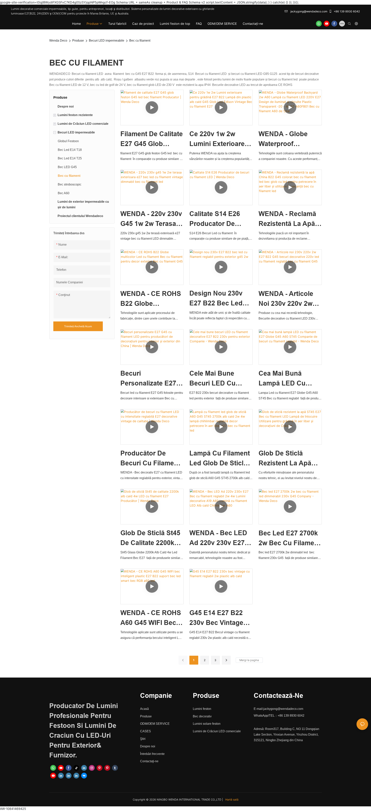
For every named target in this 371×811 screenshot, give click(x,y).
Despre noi (147, 746)
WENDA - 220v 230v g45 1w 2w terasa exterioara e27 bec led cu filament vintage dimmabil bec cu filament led (151, 219)
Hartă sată (231, 799)
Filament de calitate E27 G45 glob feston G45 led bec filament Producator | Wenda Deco (152, 139)
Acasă (144, 708)
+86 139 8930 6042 (346, 11)
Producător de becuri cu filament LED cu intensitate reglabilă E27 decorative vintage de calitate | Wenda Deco (150, 459)
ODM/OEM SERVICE (155, 723)
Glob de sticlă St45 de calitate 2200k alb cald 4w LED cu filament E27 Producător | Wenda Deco (151, 538)
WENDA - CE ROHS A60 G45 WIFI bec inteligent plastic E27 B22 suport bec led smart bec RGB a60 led (151, 618)
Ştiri (143, 738)
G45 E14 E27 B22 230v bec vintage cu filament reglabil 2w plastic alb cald (218, 618)
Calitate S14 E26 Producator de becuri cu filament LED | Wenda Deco (219, 219)
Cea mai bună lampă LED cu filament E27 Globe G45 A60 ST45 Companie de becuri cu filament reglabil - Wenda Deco (289, 379)
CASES (145, 731)
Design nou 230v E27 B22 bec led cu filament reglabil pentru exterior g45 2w (216, 299)
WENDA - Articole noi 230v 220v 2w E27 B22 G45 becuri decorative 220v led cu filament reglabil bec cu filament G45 (290, 299)
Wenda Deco (58, 40)
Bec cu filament (139, 40)
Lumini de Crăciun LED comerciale (217, 731)
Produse (78, 40)
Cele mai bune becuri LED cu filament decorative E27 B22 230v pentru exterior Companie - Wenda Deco (220, 379)
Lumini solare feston (206, 723)
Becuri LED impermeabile (106, 40)
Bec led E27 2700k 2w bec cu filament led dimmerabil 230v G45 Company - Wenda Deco (289, 538)
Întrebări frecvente (152, 753)
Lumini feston (202, 708)
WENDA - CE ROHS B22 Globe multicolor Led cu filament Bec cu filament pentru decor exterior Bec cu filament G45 (150, 299)
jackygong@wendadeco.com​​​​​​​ (308, 11)
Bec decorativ (202, 716)
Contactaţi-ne (149, 761)
